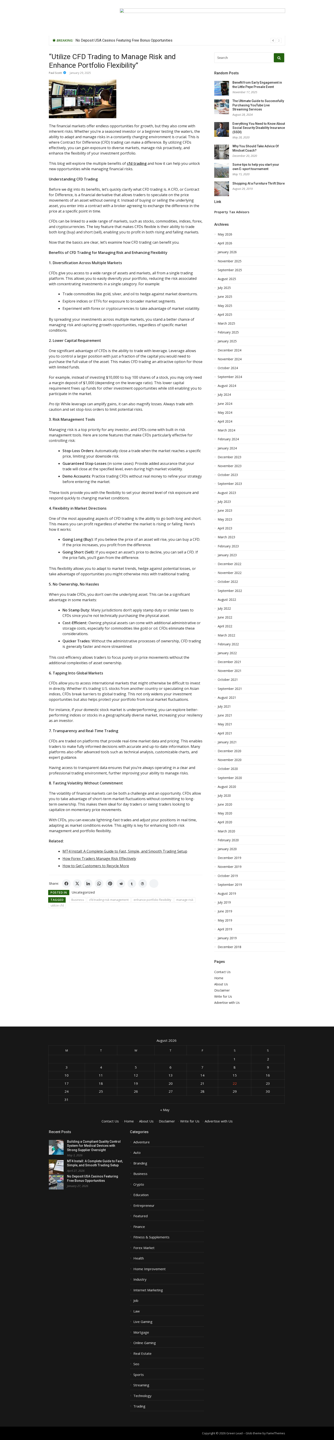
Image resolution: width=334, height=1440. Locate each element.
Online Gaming (144, 1343)
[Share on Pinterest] (110, 883)
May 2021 (225, 724)
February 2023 (228, 546)
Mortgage (141, 1332)
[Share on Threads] (142, 883)
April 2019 (225, 929)
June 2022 (225, 617)
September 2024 (230, 377)
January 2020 (227, 849)
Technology (142, 1396)
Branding (140, 1163)
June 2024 (225, 404)
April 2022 (225, 626)
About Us (221, 984)
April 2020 (225, 822)
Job (135, 1300)
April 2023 (225, 528)
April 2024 (225, 421)
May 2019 (225, 920)
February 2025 (228, 332)
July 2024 (224, 395)
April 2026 (225, 243)
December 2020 (229, 751)
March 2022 (226, 635)
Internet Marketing (148, 1290)
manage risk (184, 900)
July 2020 (224, 796)
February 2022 (228, 644)
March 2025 (226, 323)
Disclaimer (222, 990)
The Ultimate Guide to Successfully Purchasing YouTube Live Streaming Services (258, 105)
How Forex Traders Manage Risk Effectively (99, 858)
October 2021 (228, 680)
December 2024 (229, 350)
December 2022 (229, 564)
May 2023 (225, 519)
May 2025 (225, 306)
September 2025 (230, 270)
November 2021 (230, 671)
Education (141, 1195)
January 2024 (227, 448)
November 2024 (230, 359)
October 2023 (228, 475)
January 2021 (227, 742)
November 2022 (230, 573)
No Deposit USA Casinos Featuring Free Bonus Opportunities (123, 40)
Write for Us (223, 996)
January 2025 (227, 341)
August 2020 (227, 787)
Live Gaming (142, 1322)
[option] (178, 40)
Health (138, 1258)
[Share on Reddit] (121, 883)
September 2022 (230, 591)
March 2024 (226, 430)
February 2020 (228, 840)
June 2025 (225, 297)
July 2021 (224, 706)
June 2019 (225, 911)
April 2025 (225, 315)
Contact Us (222, 972)
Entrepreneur (144, 1205)
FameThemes (276, 1433)
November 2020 (230, 760)
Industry (140, 1279)
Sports (138, 1374)
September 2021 (230, 689)
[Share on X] (77, 883)
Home (218, 978)
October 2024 (228, 368)
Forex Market (144, 1248)
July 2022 (224, 608)
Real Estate (142, 1353)
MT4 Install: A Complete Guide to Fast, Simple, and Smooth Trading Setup (124, 851)
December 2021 (229, 662)
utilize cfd (57, 905)
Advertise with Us (227, 1002)
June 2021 (225, 715)
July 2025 (224, 288)
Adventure (141, 1142)
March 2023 (226, 537)
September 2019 (230, 885)
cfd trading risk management (109, 900)
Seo (136, 1364)
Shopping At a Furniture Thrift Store (258, 183)
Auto (137, 1152)
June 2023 (225, 510)
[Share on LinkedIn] (88, 883)
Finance (139, 1227)
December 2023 (229, 457)
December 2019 (229, 858)
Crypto (138, 1184)
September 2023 (230, 484)
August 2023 (227, 493)
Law (136, 1311)
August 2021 (227, 698)
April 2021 (225, 733)
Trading (139, 1406)
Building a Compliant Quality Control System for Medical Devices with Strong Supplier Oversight (94, 1146)
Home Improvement (149, 1269)
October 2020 (228, 769)
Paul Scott (55, 73)
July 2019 (224, 902)
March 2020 (226, 831)
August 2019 (227, 894)
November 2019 (230, 867)
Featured (140, 1216)
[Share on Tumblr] (131, 883)
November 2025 (230, 261)
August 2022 (227, 600)
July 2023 (224, 502)
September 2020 (230, 778)
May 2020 (225, 813)
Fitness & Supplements (151, 1237)
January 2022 (227, 653)
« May (164, 1109)
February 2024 (228, 439)
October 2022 (228, 582)
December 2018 (229, 947)
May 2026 (225, 234)
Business (77, 900)
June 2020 (225, 804)
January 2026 (227, 252)
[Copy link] (153, 883)
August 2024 (227, 386)
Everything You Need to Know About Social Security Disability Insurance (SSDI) (258, 128)
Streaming (141, 1385)
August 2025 (227, 279)
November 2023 (230, 466)
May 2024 (225, 413)
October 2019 (228, 876)
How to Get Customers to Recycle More (95, 865)
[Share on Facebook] (66, 883)
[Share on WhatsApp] (99, 883)
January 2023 (227, 555)
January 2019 (227, 938)
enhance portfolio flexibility (152, 900)
